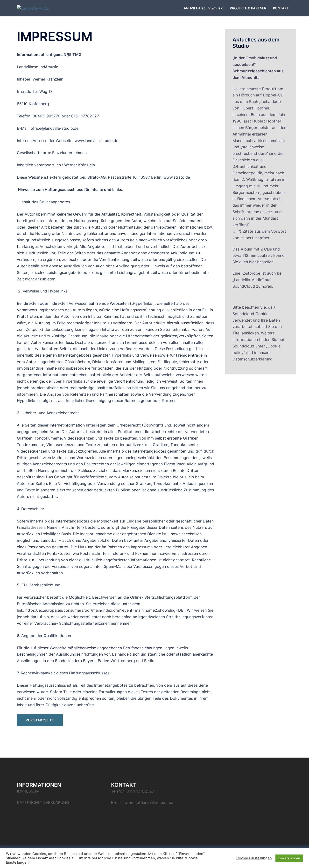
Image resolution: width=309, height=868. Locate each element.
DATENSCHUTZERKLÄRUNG (43, 802)
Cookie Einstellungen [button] (254, 858)
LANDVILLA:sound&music (202, 8)
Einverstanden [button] (289, 858)
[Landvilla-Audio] (33, 8)
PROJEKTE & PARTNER (248, 8)
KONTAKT (281, 8)
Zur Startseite (40, 720)
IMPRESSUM (28, 791)
